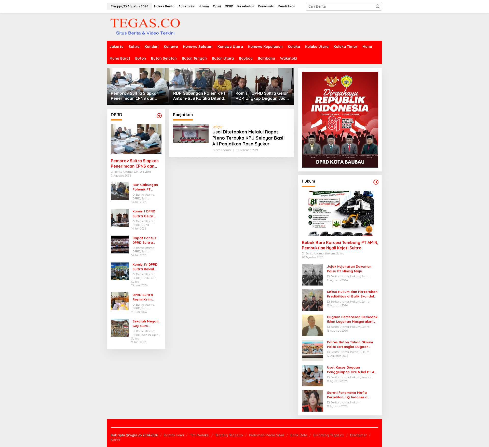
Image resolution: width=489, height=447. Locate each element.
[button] (377, 6)
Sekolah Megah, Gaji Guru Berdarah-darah (146, 323)
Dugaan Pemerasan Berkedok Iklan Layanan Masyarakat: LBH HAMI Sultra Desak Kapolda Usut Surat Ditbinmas (352, 319)
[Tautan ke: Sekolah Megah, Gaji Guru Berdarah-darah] (120, 327)
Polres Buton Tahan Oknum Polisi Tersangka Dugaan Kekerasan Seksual (350, 344)
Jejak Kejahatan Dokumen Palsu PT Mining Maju (349, 268)
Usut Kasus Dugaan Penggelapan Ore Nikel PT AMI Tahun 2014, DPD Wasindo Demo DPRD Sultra (352, 369)
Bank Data (298, 435)
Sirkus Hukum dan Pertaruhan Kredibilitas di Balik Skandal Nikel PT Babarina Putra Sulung (352, 294)
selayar (217, 127)
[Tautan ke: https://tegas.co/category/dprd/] (159, 116)
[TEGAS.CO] (145, 26)
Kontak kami (174, 435)
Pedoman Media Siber (266, 435)
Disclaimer (358, 435)
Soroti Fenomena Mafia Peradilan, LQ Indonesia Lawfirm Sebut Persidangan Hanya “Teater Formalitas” (350, 394)
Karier (115, 440)
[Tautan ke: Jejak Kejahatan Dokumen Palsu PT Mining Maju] (312, 274)
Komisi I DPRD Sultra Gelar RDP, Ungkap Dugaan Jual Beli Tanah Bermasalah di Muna (262, 96)
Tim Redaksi (199, 435)
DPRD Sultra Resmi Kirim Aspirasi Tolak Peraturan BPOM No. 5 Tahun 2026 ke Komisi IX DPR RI (146, 297)
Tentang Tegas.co (229, 435)
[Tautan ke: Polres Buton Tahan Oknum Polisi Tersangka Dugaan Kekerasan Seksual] (312, 350)
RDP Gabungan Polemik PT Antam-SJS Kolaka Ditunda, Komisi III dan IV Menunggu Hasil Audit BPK (200, 96)
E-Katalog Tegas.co (328, 435)
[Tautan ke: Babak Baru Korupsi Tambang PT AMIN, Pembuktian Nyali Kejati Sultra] (340, 213)
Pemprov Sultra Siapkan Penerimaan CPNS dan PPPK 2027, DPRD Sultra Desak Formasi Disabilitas (136, 96)
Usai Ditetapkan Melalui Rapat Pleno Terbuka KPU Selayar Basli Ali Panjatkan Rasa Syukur (248, 138)
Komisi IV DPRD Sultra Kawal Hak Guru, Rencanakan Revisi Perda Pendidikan (144, 266)
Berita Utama (221, 150)
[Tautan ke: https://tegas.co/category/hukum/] (376, 182)
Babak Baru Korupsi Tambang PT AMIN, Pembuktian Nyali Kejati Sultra (340, 245)
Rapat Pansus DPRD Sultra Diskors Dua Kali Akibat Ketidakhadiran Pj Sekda (145, 240)
